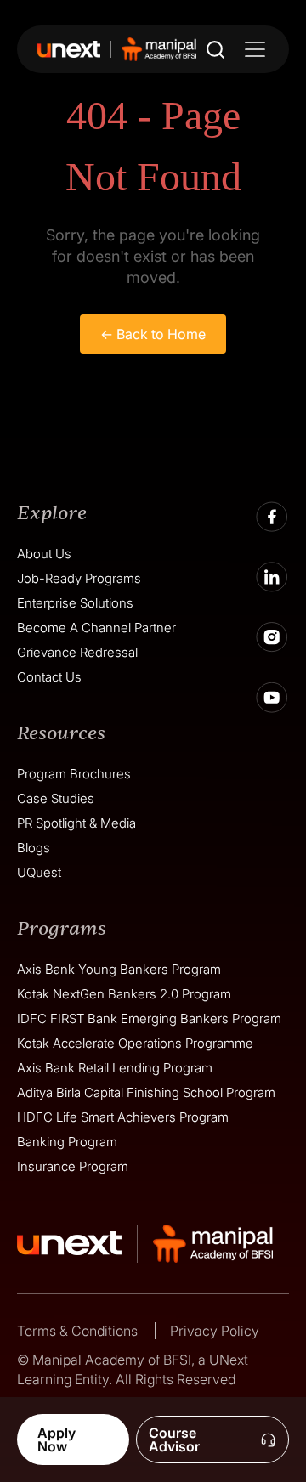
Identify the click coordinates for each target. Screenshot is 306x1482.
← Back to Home (153, 333)
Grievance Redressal (77, 652)
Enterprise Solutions (75, 603)
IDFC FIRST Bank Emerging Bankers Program (149, 1018)
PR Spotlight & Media (76, 823)
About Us (44, 554)
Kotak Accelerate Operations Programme (135, 1043)
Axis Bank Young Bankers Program (119, 969)
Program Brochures (74, 774)
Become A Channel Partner (96, 627)
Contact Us (49, 677)
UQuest (39, 872)
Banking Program (67, 1142)
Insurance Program (72, 1166)
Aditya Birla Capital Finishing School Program (146, 1092)
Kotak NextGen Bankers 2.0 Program (124, 994)
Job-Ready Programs (79, 578)
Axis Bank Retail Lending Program (114, 1068)
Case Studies (55, 798)
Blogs (33, 848)
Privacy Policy (214, 1330)
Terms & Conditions (79, 1330)
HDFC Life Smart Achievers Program (123, 1117)
